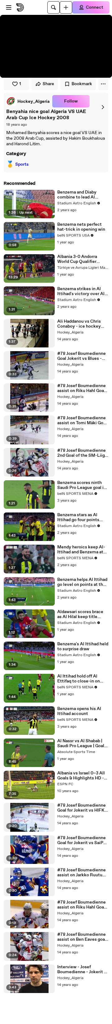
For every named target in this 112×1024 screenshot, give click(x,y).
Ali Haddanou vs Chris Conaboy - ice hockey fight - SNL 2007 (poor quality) (79, 324)
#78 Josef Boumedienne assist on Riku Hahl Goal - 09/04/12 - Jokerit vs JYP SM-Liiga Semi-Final (82, 388)
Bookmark (82, 84)
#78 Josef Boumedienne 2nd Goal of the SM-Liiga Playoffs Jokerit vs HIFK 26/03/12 (82, 453)
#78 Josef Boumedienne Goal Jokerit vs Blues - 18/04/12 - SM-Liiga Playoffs (81, 356)
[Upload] (66, 7)
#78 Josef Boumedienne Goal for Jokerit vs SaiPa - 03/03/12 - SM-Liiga (82, 840)
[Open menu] (9, 7)
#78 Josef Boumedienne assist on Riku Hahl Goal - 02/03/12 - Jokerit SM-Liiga (82, 905)
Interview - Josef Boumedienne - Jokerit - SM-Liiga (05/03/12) (81, 969)
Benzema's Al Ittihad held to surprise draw (82, 646)
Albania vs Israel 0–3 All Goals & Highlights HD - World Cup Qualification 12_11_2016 (81, 776)
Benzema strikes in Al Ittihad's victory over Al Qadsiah (81, 291)
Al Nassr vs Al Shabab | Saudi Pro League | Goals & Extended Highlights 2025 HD (81, 743)
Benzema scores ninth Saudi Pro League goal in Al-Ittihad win (81, 485)
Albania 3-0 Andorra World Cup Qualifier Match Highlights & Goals (82, 259)
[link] (28, 101)
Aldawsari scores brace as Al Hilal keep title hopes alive (80, 614)
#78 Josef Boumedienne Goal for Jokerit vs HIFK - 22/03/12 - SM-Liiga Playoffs (82, 808)
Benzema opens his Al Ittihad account (79, 711)
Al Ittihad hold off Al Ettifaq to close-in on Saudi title (78, 679)
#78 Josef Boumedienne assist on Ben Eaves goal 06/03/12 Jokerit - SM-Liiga (81, 937)
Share (48, 84)
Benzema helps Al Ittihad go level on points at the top (82, 582)
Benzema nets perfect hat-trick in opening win (81, 227)
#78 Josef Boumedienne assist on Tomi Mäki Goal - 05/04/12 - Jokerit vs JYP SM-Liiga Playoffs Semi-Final (82, 420)
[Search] (53, 7)
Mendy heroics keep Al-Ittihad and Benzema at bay (81, 550)
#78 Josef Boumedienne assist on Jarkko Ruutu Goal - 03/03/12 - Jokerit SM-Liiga (81, 873)
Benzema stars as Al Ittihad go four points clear (78, 517)
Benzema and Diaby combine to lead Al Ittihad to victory (76, 195)
